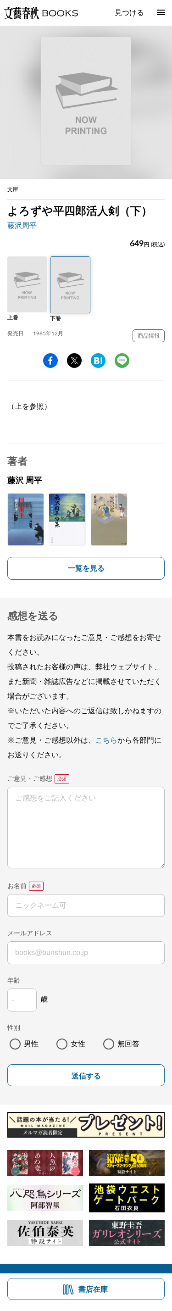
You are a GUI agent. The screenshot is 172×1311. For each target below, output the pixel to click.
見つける (129, 13)
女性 (78, 1044)
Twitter (74, 360)
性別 (13, 1028)
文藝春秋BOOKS (41, 13)
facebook (50, 360)
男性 (31, 1044)
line (122, 360)
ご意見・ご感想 (29, 779)
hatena (98, 360)
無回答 (128, 1044)
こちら (106, 740)
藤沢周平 (22, 225)
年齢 (13, 981)
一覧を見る (86, 568)
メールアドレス (29, 933)
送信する (86, 1076)
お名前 (17, 886)
